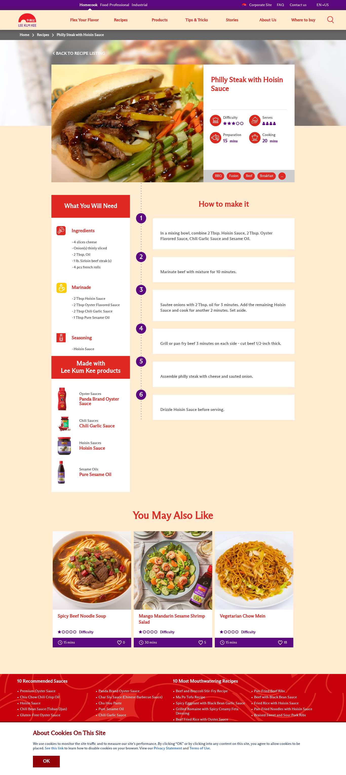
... (282, 176)
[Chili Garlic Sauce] (90, 430)
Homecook (89, 5)
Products (160, 20)
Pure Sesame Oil (111, 709)
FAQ (281, 5)
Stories (232, 20)
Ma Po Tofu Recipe (190, 697)
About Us (267, 20)
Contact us (298, 5)
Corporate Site (260, 5)
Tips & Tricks (196, 20)
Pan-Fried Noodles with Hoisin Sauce (283, 709)
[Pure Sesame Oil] (90, 482)
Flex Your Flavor (84, 20)
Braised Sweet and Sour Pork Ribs (280, 715)
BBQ (218, 176)
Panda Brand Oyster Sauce (119, 691)
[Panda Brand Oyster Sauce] (90, 409)
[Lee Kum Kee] (27, 23)
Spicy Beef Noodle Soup (82, 616)
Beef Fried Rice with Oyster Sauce (202, 719)
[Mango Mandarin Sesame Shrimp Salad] (173, 570)
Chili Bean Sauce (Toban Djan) (43, 709)
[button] (330, 19)
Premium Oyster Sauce (37, 691)
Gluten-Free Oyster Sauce (40, 715)
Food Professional (114, 5)
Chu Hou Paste (110, 703)
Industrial (139, 5)
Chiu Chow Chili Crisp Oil (40, 697)
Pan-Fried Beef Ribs (269, 691)
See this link (54, 748)
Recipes (121, 20)
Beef (249, 176)
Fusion (233, 176)
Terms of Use (199, 748)
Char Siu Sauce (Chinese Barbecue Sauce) (130, 697)
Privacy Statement (168, 748)
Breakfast (266, 176)
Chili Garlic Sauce (112, 715)
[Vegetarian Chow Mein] (254, 570)
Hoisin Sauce (30, 703)
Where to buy (303, 20)
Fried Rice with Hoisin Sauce (276, 703)
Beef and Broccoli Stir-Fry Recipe (202, 691)
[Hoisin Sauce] (90, 454)
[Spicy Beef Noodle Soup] (92, 570)
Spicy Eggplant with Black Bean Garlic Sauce (210, 703)
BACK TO (65, 53)
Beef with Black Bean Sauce (275, 697)
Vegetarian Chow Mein (242, 616)
